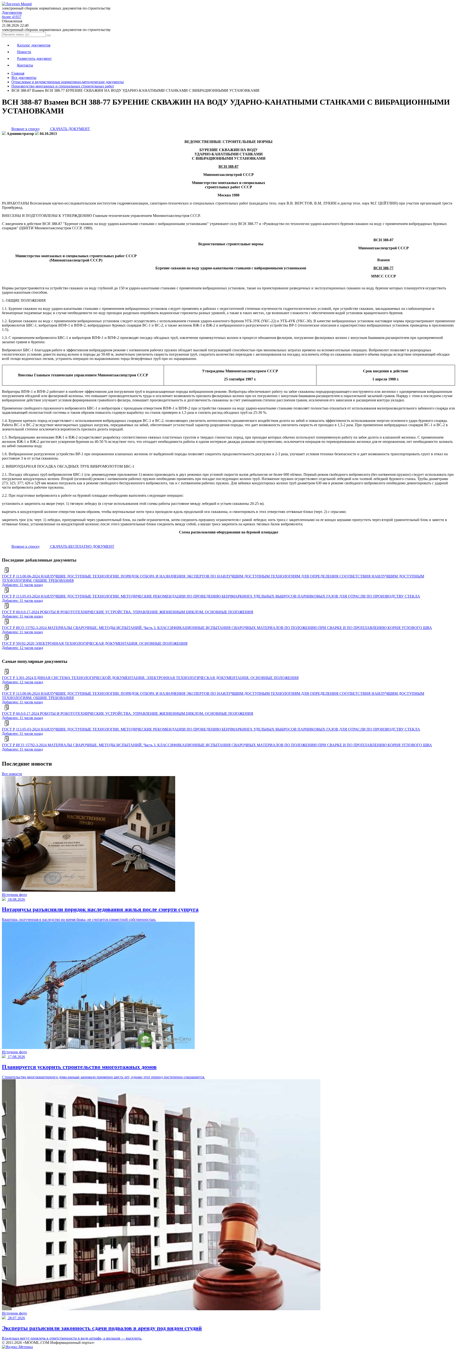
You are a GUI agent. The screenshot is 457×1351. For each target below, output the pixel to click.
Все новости (12, 774)
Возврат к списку (25, 129)
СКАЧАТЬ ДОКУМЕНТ (69, 129)
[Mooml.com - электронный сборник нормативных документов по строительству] (17, 4)
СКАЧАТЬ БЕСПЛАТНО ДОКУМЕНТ (81, 546)
